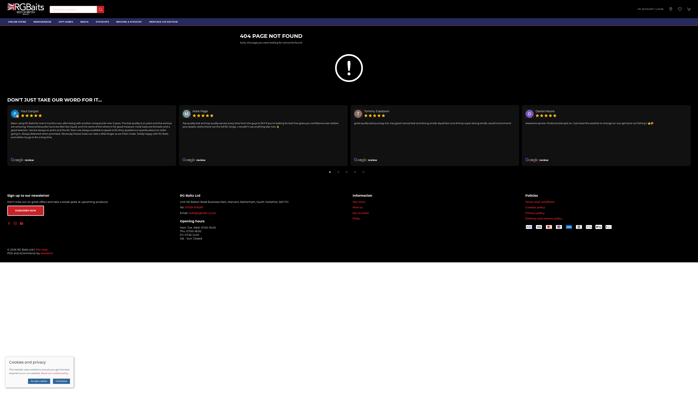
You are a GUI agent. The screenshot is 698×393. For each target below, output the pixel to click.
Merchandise (42, 22)
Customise (61, 381)
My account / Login (650, 9)
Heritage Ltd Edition (163, 22)
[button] (680, 9)
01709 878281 (194, 207)
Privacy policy (535, 213)
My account (361, 213)
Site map (42, 249)
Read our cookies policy (54, 373)
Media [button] (84, 22)
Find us (358, 207)
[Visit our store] (671, 9)
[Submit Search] (100, 9)
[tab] (330, 172)
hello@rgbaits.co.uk (202, 213)
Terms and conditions (540, 202)
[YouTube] (21, 223)
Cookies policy (535, 207)
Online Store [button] (17, 22)
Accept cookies (39, 381)
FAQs (356, 218)
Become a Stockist (129, 22)
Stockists (102, 22)
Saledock (47, 253)
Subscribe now (25, 210)
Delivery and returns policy (543, 218)
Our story (359, 202)
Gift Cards (66, 22)
